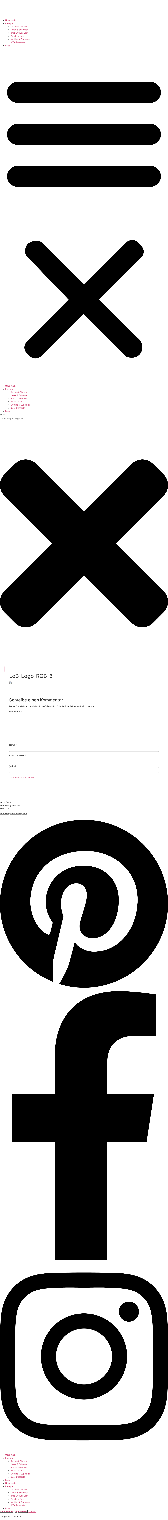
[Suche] (2, 669)
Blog (7, 45)
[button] (84, 215)
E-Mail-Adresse (17, 755)
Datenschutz (6, 1511)
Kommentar (15, 711)
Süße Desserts (17, 42)
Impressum (21, 1511)
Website (13, 766)
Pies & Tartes (16, 36)
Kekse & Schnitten (19, 29)
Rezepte (9, 23)
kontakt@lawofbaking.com (13, 813)
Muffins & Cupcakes (20, 39)
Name (13, 745)
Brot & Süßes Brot (19, 32)
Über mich (10, 20)
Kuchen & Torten (18, 26)
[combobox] (84, 418)
